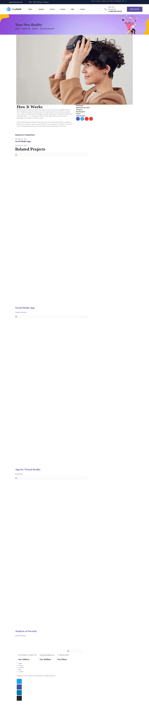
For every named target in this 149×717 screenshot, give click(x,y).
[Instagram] (141, 2)
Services (21, 665)
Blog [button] (72, 9)
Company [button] (41, 9)
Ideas (21, 474)
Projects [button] (63, 9)
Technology (23, 312)
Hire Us (124, 1)
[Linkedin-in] (138, 2)
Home (17, 29)
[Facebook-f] (134, 2)
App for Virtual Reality (28, 469)
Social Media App (25, 307)
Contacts (82, 9)
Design (35, 29)
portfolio (26, 29)
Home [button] (30, 9)
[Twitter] (130, 2)
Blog (20, 669)
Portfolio (21, 667)
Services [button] (52, 9)
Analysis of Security (26, 631)
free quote (134, 9)
